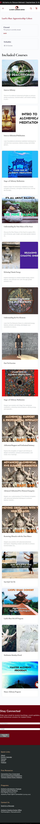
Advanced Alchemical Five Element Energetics (19, 491)
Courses (3, 759)
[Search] (31, 8)
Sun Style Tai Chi (9, 582)
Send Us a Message (7, 806)
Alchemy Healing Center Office (11, 810)
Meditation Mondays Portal (13, 655)
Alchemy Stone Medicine (9, 791)
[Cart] (36, 8)
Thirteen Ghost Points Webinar (11, 777)
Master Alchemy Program (12, 692)
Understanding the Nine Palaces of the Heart (18, 226)
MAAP (3, 761)
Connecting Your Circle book (10, 774)
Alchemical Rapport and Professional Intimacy (19, 445)
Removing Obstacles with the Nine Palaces (18, 536)
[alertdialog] (20, 2)
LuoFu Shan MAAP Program (13, 618)
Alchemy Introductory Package (11, 789)
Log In (5, 33)
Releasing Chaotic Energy (12, 272)
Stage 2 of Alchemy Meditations (14, 400)
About (3, 755)
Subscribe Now (5, 735)
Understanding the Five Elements (14, 317)
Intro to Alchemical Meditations (14, 135)
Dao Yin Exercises (9, 363)
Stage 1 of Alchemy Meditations (14, 181)
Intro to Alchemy (9, 90)
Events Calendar (6, 757)
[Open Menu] (3, 8)
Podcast (3, 762)
